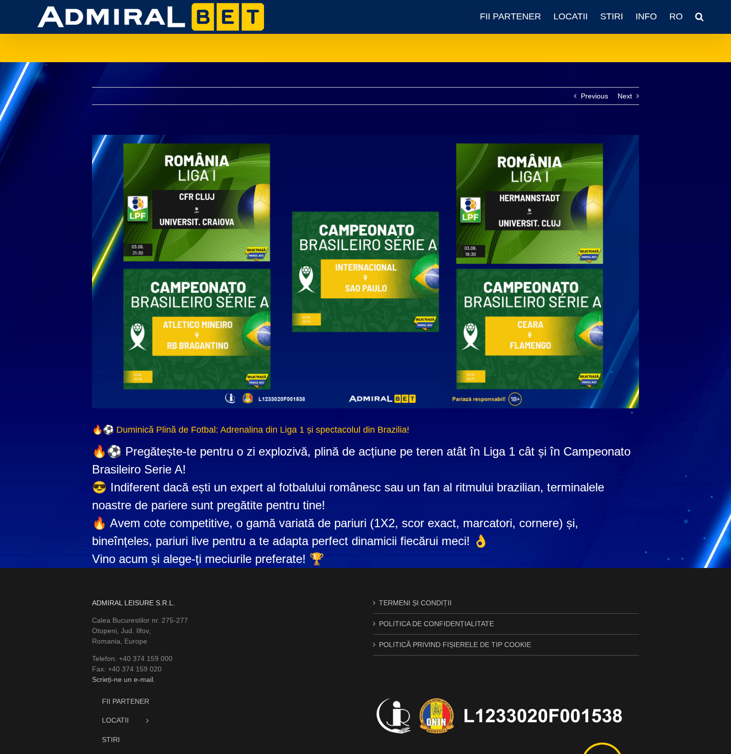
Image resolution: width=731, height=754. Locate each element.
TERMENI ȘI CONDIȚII (415, 603)
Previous (594, 96)
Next (625, 96)
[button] (699, 16)
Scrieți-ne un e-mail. (123, 679)
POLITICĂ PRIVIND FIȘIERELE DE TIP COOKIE (455, 645)
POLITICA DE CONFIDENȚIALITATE (436, 624)
